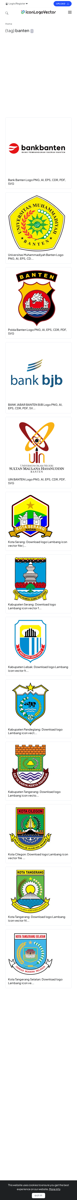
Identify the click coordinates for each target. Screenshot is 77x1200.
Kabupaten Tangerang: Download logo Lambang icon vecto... (34, 793)
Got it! (38, 1195)
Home (8, 23)
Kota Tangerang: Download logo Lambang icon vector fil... (36, 918)
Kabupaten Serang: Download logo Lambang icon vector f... (32, 606)
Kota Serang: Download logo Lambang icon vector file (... (37, 543)
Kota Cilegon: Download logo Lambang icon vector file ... (38, 856)
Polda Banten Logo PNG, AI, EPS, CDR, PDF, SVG (37, 331)
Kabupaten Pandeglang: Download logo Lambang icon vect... (35, 731)
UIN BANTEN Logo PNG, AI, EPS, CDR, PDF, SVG (37, 481)
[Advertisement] (38, 79)
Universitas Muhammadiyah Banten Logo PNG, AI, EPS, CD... (35, 256)
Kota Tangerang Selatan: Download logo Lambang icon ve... (35, 981)
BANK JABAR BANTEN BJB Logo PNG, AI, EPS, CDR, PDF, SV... (35, 406)
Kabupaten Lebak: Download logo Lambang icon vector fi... (38, 668)
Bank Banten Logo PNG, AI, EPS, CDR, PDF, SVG (37, 181)
